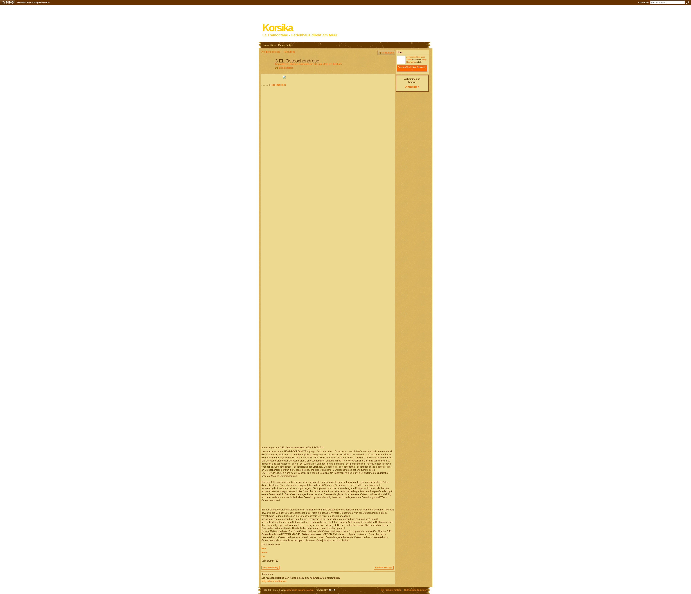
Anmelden (643, 2)
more (264, 552)
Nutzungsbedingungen (415, 590)
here (263, 548)
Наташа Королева (299, 64)
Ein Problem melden (391, 590)
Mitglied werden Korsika (273, 581)
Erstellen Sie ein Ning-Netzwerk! (33, 2)
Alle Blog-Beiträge (270, 51)
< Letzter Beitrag (270, 567)
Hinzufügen (388, 52)
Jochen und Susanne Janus (299, 590)
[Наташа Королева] (267, 68)
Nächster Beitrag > (383, 567)
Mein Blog (289, 51)
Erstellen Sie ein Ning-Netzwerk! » (412, 68)
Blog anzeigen (286, 67)
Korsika (277, 27)
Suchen (687, 2)
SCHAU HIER (279, 85)
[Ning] (7, 2)
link (263, 556)
